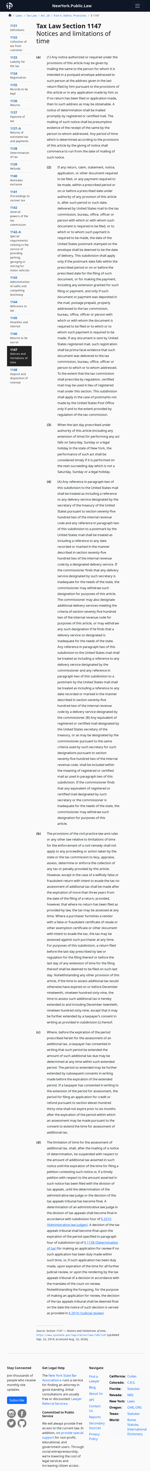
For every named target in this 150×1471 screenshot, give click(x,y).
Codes (132, 1376)
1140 (16, 180)
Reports (95, 1417)
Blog (92, 1387)
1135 (19, 89)
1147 (19, 356)
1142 (19, 215)
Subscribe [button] (17, 1400)
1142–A (19, 251)
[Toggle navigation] (137, 6)
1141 (19, 196)
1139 (15, 166)
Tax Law (31, 15)
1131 (17, 28)
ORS (138, 1407)
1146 (19, 338)
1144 (18, 306)
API (91, 1400)
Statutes (133, 1389)
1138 (19, 152)
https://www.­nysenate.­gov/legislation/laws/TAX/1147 (71, 1335)
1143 (19, 285)
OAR (130, 1407)
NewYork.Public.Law (72, 5)
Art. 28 (45, 15)
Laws (19, 15)
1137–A (19, 134)
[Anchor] (67, 157)
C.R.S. (131, 1382)
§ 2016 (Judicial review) (86, 1313)
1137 (17, 116)
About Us (96, 1393)
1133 (17, 61)
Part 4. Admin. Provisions (70, 15)
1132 (18, 43)
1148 (19, 376)
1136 (15, 103)
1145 (19, 322)
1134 (18, 75)
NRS (130, 1395)
